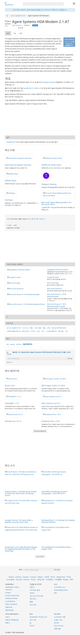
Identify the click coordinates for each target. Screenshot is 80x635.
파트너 (7, 617)
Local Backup (10, 601)
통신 (31, 328)
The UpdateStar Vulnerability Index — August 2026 (57, 548)
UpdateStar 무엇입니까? (38, 617)
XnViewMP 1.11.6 (12, 403)
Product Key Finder (12, 595)
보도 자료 (33, 620)
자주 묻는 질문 (35, 590)
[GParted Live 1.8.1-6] (14, 414)
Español (26, 577)
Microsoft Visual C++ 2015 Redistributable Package (56, 305)
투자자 (32, 626)
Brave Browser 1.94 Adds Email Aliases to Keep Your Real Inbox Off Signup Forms (21, 493)
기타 (66, 331)
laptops (12, 344)
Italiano (40, 577)
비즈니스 (26, 328)
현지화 (56, 623)
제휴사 (7, 623)
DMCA (32, 587)
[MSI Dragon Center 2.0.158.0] (54, 379)
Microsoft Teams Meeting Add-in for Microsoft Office (56, 203)
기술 (14, 33)
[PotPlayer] (10, 193)
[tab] (8, 33)
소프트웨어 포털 (59, 617)
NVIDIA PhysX (10, 180)
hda (7, 344)
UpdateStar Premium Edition (57, 270)
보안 (38, 331)
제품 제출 (57, 629)
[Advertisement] (40, 119)
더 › (7, 317)
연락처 (32, 593)
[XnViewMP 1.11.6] (13, 396)
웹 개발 (60, 331)
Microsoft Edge (52, 283)
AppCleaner (9, 610)
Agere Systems (17, 25)
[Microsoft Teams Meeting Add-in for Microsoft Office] (58, 194)
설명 (8, 33)
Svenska (26, 579)
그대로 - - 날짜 (12, 225)
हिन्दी (71, 579)
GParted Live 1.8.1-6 (13, 421)
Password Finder (11, 598)
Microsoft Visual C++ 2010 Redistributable (56, 295)
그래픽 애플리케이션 (13, 331)
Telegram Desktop (49, 184)
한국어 (53, 577)
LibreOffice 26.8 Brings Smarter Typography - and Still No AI (54, 492)
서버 (42, 331)
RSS (55, 593)
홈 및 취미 (25, 331)
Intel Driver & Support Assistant (18, 165)
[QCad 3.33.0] (11, 379)
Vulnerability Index (61, 590)
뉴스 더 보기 (40, 556)
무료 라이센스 (59, 626)
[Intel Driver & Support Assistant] (18, 158)
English (11, 577)
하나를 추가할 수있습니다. (37, 219)
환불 (31, 602)
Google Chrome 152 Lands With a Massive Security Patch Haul (18, 521)
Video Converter (11, 604)
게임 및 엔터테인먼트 (58, 328)
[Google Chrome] (14, 277)
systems (27, 344)
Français (33, 577)
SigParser (8, 607)
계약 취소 (33, 599)
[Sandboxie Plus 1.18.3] (51, 414)
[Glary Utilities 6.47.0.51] (52, 396)
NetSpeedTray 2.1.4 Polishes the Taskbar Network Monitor (58, 521)
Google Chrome (53, 277)
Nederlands (61, 577)
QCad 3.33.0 (10, 385)
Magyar (66, 579)
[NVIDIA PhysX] (12, 174)
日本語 (46, 577)
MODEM (18, 344)
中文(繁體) (58, 579)
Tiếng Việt (40, 579)
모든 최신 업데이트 (40, 431)
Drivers (8, 593)
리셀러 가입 (58, 620)
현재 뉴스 (10, 362)
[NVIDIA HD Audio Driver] (52, 158)
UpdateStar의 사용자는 (31, 88)
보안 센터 (33, 605)
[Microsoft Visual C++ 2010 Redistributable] (23, 294)
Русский (19, 579)
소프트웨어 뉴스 (59, 587)
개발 (43, 328)
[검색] (62, 4)
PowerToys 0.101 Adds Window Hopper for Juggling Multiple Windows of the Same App (21, 549)
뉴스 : (21, 569)
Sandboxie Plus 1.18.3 (50, 421)
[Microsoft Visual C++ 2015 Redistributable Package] (26, 304)
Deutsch (18, 577)
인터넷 (33, 331)
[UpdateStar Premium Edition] (19, 270)
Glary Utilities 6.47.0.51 (50, 403)
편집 (20, 33)
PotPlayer (9, 200)
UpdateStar (10, 142)
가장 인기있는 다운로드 (14, 264)
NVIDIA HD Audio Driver (51, 165)
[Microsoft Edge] (14, 283)
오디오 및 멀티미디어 (13, 328)
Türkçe (33, 579)
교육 (48, 328)
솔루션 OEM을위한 (12, 620)
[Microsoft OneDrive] (15, 288)
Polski (69, 577)
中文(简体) (49, 579)
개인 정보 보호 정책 (36, 596)
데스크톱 (38, 328)
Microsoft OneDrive (54, 288)
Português (11, 579)
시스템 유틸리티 (51, 331)
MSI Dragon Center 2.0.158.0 (53, 385)
